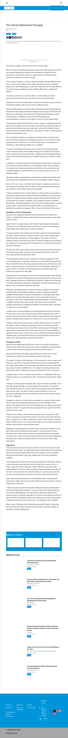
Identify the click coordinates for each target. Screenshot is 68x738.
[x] (54, 711)
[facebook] (7, 37)
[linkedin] (12, 37)
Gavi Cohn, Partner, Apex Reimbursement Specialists (41, 651)
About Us (9, 705)
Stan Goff (11, 31)
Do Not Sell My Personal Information (10, 714)
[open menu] (6, 3)
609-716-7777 (45, 719)
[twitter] (10, 37)
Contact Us (9, 708)
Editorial (29, 705)
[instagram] (54, 713)
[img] (34, 3)
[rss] (60, 711)
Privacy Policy (31, 708)
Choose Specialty (9, 8)
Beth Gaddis (30, 602)
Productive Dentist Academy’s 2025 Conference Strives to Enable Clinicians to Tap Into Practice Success (42, 628)
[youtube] (57, 711)
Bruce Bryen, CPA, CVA (33, 564)
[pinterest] (15, 37)
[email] (18, 37)
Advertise (19, 705)
